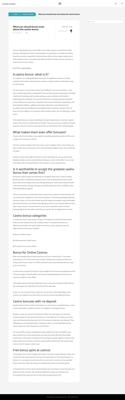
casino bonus (26, 68)
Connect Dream (9, 4)
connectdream (63, 30)
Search (116, 3)
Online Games (17, 32)
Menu (122, 3)
